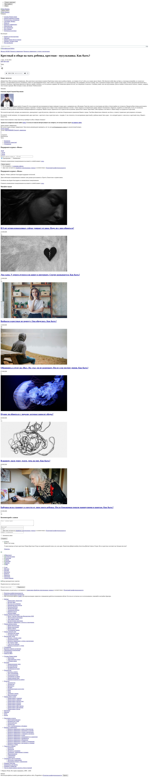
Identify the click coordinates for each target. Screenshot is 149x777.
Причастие (11, 749)
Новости (6, 23)
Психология (7, 670)
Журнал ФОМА (5, 51)
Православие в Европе (14, 704)
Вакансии (7, 575)
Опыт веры (11, 658)
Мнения (6, 712)
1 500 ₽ (3, 152)
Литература (11, 684)
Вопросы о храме (13, 744)
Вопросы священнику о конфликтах (18, 738)
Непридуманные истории (11, 18)
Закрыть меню (5, 10)
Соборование (11, 755)
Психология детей (13, 639)
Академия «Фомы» (9, 21)
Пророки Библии (13, 607)
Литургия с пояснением (15, 760)
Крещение (7, 141)
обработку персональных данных (25, 168)
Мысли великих (12, 695)
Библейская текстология (15, 605)
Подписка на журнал (10, 30)
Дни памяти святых (13, 619)
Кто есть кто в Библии (14, 603)
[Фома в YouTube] (7, 561)
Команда (6, 573)
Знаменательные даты (14, 664)
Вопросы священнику (10, 24)
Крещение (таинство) (10, 142)
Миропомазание (12, 754)
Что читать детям (13, 642)
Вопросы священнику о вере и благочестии (20, 729)
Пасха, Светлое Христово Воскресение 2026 (21, 616)
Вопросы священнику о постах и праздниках (21, 622)
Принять (65, 775)
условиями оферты (17, 166)
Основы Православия (10, 16)
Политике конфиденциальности (52, 775)
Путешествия (8, 652)
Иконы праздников (13, 627)
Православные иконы (10, 624)
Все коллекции (8, 43)
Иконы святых (12, 628)
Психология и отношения (11, 20)
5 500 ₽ (3, 154)
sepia (7, 61)
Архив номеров (8, 578)
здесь (24, 122)
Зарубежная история (14, 668)
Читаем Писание (12, 608)
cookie (20, 596)
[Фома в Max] (6, 564)
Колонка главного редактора (12, 648)
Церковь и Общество (10, 766)
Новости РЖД (8, 653)
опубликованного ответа (59, 127)
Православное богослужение (12, 39)
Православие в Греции (14, 703)
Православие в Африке (14, 699)
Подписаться (21, 587)
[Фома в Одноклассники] (9, 556)
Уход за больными (13, 673)
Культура (6, 681)
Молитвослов (8, 26)
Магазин (6, 569)
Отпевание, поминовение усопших (18, 752)
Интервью (7, 710)
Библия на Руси (12, 611)
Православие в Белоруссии (16, 701)
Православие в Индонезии (15, 707)
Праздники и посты (10, 718)
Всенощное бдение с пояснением (17, 761)
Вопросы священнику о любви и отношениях (21, 741)
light (2, 61)
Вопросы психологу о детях (16, 645)
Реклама (6, 570)
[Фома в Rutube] (6, 563)
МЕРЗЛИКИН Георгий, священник (15, 130)
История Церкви (12, 665)
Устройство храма (13, 635)
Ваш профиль (8, 4)
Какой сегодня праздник (11, 36)
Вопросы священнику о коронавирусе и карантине (23, 737)
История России (12, 667)
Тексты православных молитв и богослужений (18, 768)
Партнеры (7, 576)
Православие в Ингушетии (16, 706)
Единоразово (7, 158)
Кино (9, 690)
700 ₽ (2, 151)
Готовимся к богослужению (12, 758)
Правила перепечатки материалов (14, 594)
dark (4, 61)
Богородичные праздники (15, 621)
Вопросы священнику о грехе (16, 735)
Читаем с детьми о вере (11, 41)
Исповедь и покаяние (14, 750)
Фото (5, 713)
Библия (6, 599)
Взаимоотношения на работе (16, 679)
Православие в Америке (15, 698)
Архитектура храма (13, 633)
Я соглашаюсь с (13, 166)
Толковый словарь (13, 693)
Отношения (7, 144)
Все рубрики (8, 29)
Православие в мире (10, 696)
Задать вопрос (5, 128)
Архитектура (11, 682)
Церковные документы (11, 764)
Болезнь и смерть (13, 672)
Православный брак (13, 678)
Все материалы (8, 27)
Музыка (10, 687)
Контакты (7, 572)
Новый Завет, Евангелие (15, 600)
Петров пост (11, 724)
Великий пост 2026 (13, 721)
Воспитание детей (9, 636)
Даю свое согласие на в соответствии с (34, 168)
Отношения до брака (14, 676)
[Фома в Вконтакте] (8, 555)
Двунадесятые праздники (15, 617)
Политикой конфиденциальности (56, 168)
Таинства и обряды (9, 746)
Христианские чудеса (14, 659)
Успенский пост (12, 723)
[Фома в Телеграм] (7, 558)
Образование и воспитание (12, 650)
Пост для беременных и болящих (17, 726)
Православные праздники (11, 614)
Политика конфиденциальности (13, 593)
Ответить (7, 549)
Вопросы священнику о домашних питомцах (21, 733)
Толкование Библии (13, 610)
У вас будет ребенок (13, 644)
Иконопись (11, 686)
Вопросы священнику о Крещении (18, 740)
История (6, 662)
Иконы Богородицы (13, 625)
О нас (6, 567)
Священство (11, 757)
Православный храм (10, 631)
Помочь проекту (5, 164)
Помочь (7, 9)
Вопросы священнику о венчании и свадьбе (21, 730)
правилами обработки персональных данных (40, 590)
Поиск (6, 6)
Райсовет (6, 38)
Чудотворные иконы (14, 630)
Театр (9, 692)
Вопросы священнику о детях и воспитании (37, 51)
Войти (12, 48)
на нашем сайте (77, 122)
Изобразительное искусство (16, 689)
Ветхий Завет (12, 602)
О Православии (12, 661)
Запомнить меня (7, 535)
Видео (6, 715)
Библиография (12, 613)
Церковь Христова (9, 763)
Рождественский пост (14, 719)
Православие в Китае (14, 709)
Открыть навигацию (10, 2)
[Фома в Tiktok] (6, 559)
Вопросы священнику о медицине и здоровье (21, 743)
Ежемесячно (16, 158)
